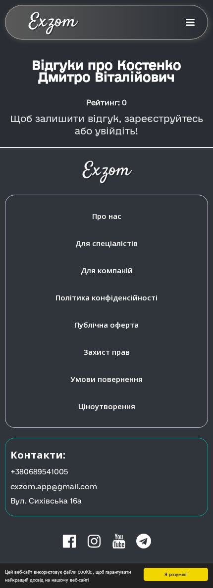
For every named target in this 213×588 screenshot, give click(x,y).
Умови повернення (106, 379)
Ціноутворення (106, 406)
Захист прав (106, 352)
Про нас (106, 216)
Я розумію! (176, 574)
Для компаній (107, 270)
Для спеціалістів (106, 243)
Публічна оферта (106, 325)
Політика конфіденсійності (106, 297)
